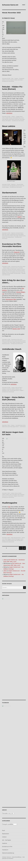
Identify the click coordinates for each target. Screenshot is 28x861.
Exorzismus (4, 185)
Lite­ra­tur (4, 837)
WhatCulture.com (6, 343)
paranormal (7, 235)
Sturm (6, 495)
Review (13, 119)
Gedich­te (4, 843)
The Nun (7, 272)
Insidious (18, 269)
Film (8, 185)
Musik (12, 537)
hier (9, 506)
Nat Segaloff (12, 185)
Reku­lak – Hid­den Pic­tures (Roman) (12, 88)
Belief (4, 267)
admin (5, 559)
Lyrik (19, 79)
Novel (10, 119)
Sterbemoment (22, 235)
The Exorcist (22, 342)
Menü (23, 4)
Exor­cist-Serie (16, 328)
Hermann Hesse (9, 79)
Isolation (17, 389)
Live (3, 539)
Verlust (19, 495)
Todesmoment (11, 237)
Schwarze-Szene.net (10, 5)
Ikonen (23, 537)
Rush (8, 390)
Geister (8, 234)
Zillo (22, 540)
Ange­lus (19, 216)
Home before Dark (17, 117)
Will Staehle (8, 120)
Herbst (7, 494)
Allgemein (13, 184)
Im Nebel (15, 79)
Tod (6, 237)
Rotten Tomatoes (16, 342)
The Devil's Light (11, 270)
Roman (3, 120)
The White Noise (16, 273)
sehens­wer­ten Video (11, 299)
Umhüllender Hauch (14, 390)
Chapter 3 (8, 267)
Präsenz (11, 235)
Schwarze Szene (18, 185)
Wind (22, 495)
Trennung (10, 495)
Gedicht (4, 79)
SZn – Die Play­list (6, 840)
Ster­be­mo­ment (9, 193)
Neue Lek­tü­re (8, 126)
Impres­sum (5, 849)
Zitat (12, 78)
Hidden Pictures (8, 117)
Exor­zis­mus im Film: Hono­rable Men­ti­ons (11, 245)
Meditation (4, 390)
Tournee (18, 540)
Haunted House (19, 425)
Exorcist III (5, 342)
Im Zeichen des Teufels (11, 269)
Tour (15, 540)
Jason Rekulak (5, 119)
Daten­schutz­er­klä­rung (8, 853)
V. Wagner (21, 390)
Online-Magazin (7, 539)
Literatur (16, 78)
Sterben (4, 237)
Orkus (13, 539)
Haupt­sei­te (17, 252)
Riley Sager (22, 119)
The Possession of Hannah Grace (16, 272)
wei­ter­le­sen (9, 113)
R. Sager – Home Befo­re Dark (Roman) (13, 398)
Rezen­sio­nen (5, 833)
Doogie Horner (19, 116)
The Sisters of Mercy (10, 540)
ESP (5, 234)
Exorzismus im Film (15, 266)
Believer (9, 340)
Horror (22, 117)
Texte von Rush (18, 387)
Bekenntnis (4, 340)
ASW (3, 234)
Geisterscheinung (14, 234)
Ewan (12, 340)
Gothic (3, 117)
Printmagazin (18, 539)
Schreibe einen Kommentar (8, 81)
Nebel (21, 79)
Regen (15, 494)
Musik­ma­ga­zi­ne (9, 503)
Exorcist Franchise (18, 340)
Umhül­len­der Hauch (11, 349)
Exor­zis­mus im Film (7, 846)
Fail (8, 342)
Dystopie (4, 389)
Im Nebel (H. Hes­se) (8, 18)
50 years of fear (20, 184)
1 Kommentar (23, 426)
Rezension (17, 119)
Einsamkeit (21, 78)
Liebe (10, 494)
